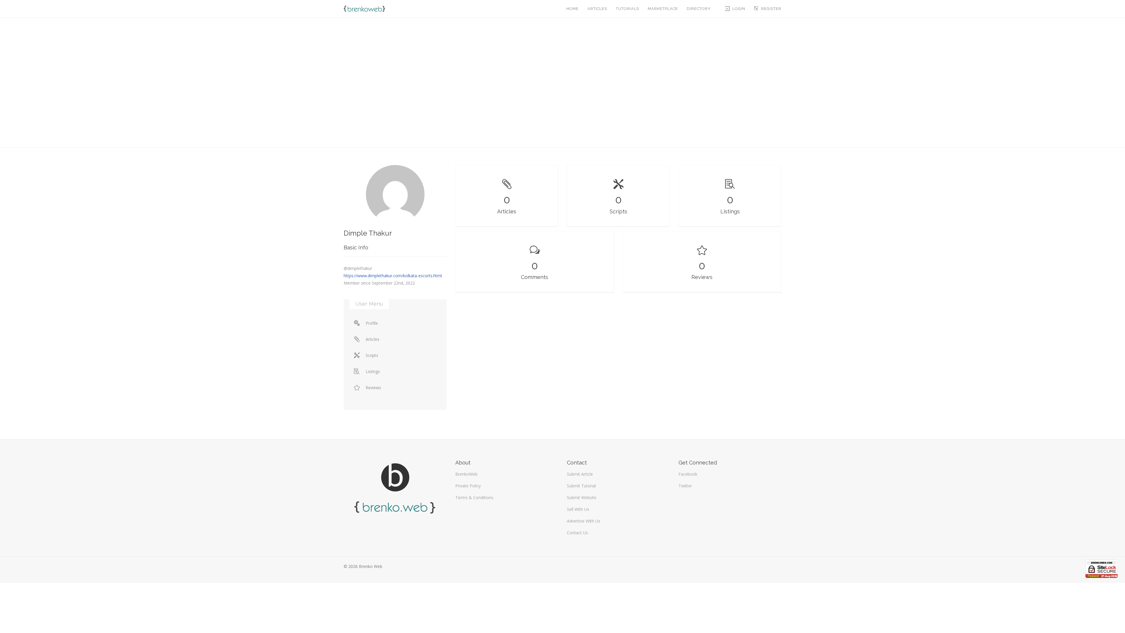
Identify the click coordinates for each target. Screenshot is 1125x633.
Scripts (372, 355)
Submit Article (580, 474)
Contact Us (577, 532)
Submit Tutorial (581, 486)
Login (738, 8)
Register (771, 8)
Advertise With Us (583, 521)
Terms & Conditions (474, 497)
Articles (597, 8)
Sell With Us (578, 509)
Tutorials (627, 8)
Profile (372, 323)
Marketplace (663, 8)
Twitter (685, 486)
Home (572, 8)
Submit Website (581, 497)
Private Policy (468, 486)
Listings (373, 371)
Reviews (373, 387)
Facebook (688, 474)
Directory (699, 8)
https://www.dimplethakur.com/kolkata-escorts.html (393, 275)
